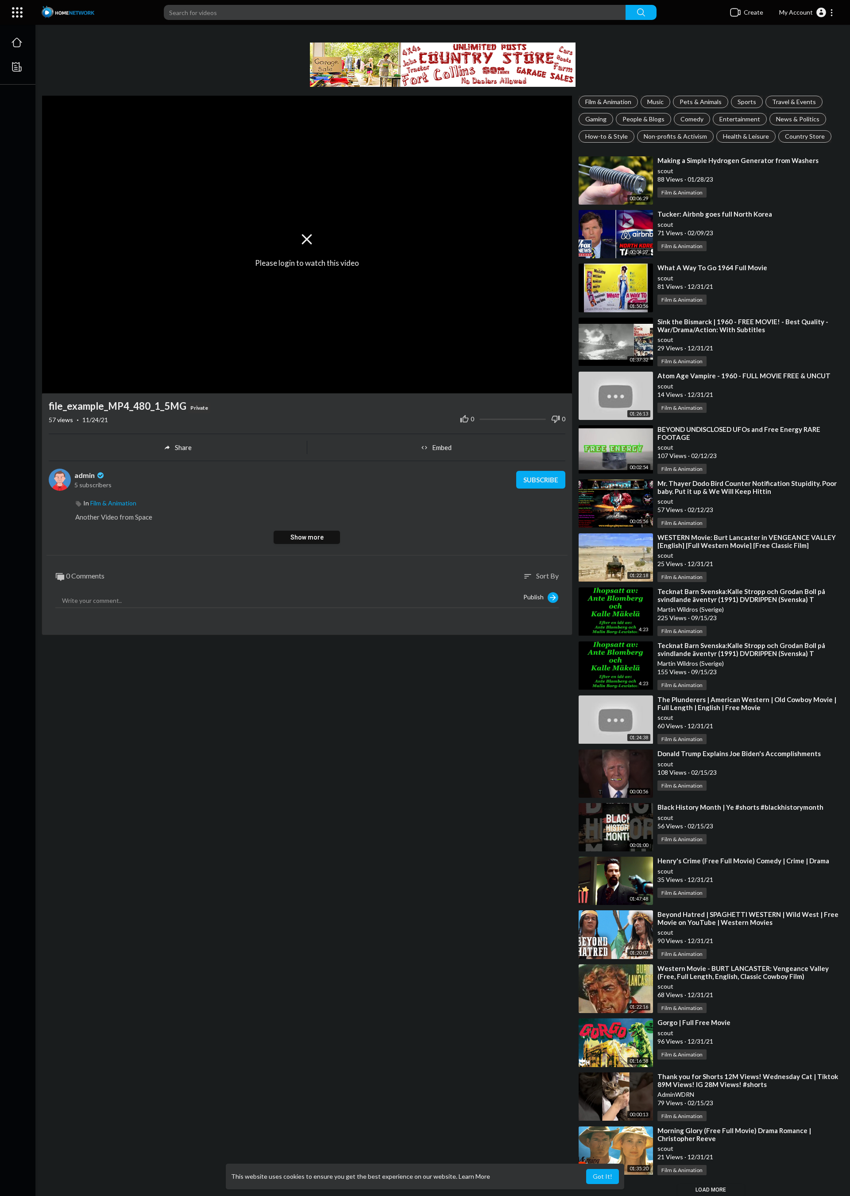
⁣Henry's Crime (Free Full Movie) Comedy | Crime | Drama (743, 861)
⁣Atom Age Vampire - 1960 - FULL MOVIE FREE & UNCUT (744, 376)
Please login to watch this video (307, 263)
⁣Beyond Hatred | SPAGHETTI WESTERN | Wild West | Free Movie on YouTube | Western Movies (747, 918)
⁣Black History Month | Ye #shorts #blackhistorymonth (740, 807)
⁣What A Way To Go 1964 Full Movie (712, 268)
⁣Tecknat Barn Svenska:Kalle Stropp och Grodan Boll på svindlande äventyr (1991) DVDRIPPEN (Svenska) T (741, 595)
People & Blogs (643, 119)
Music (655, 101)
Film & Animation (608, 101)
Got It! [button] (602, 1176)
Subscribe (540, 480)
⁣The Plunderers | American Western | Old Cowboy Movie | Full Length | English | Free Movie (746, 703)
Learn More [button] (474, 1176)
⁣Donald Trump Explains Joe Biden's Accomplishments (739, 753)
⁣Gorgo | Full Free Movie (693, 1022)
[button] (806, 12)
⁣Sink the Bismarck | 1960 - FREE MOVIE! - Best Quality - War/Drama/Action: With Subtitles (742, 326)
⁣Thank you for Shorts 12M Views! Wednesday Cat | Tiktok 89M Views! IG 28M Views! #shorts (747, 1080)
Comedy (691, 119)
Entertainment (739, 119)
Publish (535, 596)
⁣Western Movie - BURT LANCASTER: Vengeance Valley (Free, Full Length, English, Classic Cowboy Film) (743, 972)
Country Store (805, 136)
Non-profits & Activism (675, 136)
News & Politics (797, 119)
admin (85, 475)
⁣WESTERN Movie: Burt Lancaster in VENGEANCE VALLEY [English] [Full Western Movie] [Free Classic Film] (746, 541)
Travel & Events (794, 101)
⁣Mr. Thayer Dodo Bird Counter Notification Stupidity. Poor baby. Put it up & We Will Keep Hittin (747, 487)
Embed (442, 447)
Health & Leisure (746, 136)
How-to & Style (606, 136)
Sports (747, 101)
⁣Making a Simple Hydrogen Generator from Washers (738, 160)
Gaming (596, 119)
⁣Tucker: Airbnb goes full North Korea (714, 214)
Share (183, 447)
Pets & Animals (701, 101)
